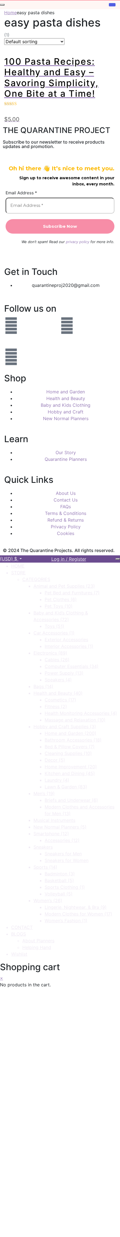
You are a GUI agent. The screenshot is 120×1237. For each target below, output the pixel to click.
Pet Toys (59, 606)
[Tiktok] (67, 357)
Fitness (56, 706)
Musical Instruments (54, 820)
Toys (54, 626)
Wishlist (19, 954)
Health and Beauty (58, 693)
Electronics (50, 653)
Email (21, 1182)
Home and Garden (70, 733)
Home (10, 12)
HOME (18, 566)
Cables (57, 659)
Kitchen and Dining (70, 773)
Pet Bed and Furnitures (72, 592)
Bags (43, 686)
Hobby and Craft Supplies (64, 726)
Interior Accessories (69, 646)
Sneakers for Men (63, 853)
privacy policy (77, 241)
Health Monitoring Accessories (81, 713)
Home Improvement (71, 766)
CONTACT (22, 927)
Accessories (62, 840)
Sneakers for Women (66, 860)
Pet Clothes (61, 599)
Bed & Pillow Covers (70, 746)
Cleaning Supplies (68, 753)
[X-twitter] (67, 341)
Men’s (44, 793)
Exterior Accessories (66, 639)
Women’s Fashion (66, 920)
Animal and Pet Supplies (64, 586)
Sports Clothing (65, 887)
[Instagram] (67, 326)
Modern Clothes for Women (78, 914)
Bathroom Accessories (73, 740)
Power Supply (64, 673)
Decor (55, 760)
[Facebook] (11, 326)
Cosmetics (60, 700)
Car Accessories (54, 633)
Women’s (47, 900)
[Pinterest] (11, 357)
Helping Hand (36, 947)
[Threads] (11, 341)
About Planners (38, 940)
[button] (11, 558)
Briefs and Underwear (71, 800)
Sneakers (43, 847)
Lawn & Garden (66, 787)
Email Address (21, 192)
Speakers (58, 679)
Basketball (59, 880)
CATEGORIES (36, 579)
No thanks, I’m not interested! (59, 1229)
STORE (18, 572)
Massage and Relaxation (75, 720)
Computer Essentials (72, 666)
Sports (45, 867)
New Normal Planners (60, 827)
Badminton (60, 874)
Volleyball (59, 894)
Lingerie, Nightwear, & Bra (76, 907)
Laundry (57, 780)
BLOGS (18, 934)
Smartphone (51, 833)
